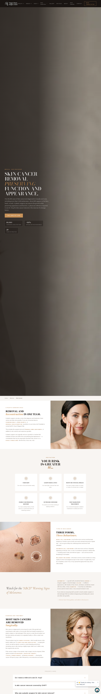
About (66, 3)
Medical (12, 398)
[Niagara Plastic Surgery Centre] (11, 3)
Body (35, 3)
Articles (59, 3)
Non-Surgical (43, 3)
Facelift (20, 3)
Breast (28, 3)
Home (6, 398)
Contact (79, 3)
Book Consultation (90, 3)
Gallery (51, 3)
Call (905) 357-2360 (13, 215)
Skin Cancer (72, 3)
